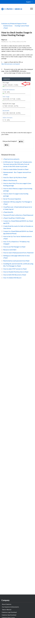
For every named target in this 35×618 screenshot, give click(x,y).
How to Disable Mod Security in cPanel (15, 272)
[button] (31, 8)
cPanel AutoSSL (8, 212)
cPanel (5, 28)
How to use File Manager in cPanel (14, 247)
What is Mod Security (10, 180)
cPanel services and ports (11, 159)
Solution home (7, 26)
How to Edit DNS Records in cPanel (14, 275)
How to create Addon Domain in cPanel (15, 169)
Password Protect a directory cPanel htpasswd (18, 215)
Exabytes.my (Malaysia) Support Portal (13, 23)
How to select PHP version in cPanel (15, 269)
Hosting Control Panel (22, 26)
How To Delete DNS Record (12, 278)
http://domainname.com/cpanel (10, 64)
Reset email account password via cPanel (16, 261)
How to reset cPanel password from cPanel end (18, 252)
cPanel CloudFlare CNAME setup (14, 218)
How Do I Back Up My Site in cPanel (15, 177)
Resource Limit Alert (9, 250)
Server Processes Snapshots (12, 199)
